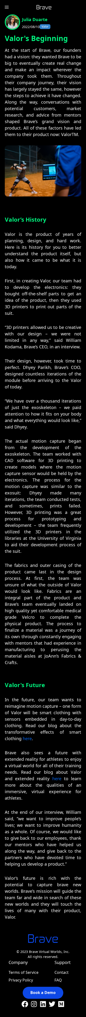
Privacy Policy (21, 980)
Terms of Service (23, 972)
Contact (61, 972)
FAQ (58, 980)
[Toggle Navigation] (6, 7)
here (27, 738)
